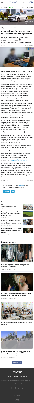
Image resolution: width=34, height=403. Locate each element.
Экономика (4, 298)
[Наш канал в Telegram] (15, 388)
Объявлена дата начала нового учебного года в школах (16, 323)
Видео (25, 376)
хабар (9, 81)
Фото (20, 376)
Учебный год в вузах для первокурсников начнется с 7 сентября (15, 265)
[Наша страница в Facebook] (19, 388)
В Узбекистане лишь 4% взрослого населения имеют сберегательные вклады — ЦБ (16, 294)
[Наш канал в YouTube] (22, 388)
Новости (9, 376)
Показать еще (17, 362)
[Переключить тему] (31, 2)
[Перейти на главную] (12, 2)
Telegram (21, 185)
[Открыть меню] (2, 2)
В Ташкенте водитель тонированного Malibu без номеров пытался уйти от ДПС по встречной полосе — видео (16, 353)
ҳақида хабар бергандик (18, 160)
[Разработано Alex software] (17, 400)
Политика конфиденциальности (17, 391)
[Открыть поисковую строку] (23, 2)
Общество (4, 28)
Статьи (15, 376)
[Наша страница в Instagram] (11, 388)
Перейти (7, 191)
